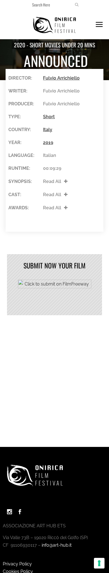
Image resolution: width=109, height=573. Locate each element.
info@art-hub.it (57, 545)
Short (49, 116)
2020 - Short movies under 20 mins (54, 45)
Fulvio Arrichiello (61, 78)
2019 (48, 142)
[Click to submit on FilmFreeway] (54, 286)
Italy (47, 129)
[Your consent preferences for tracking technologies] (99, 563)
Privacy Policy (17, 564)
